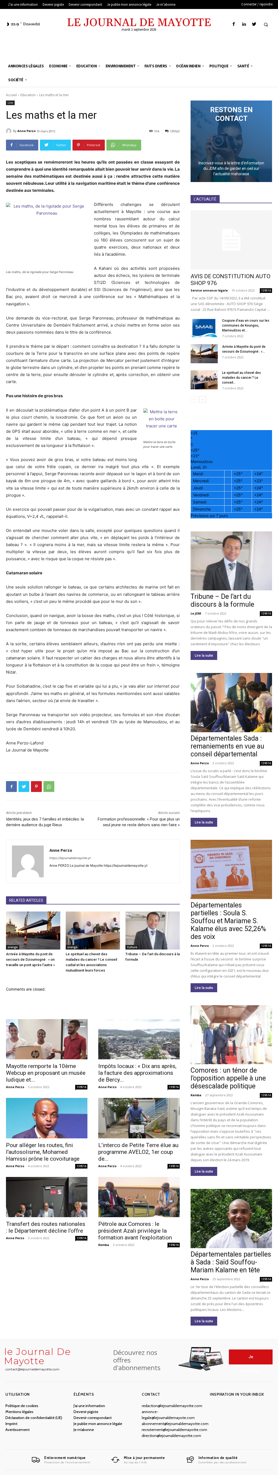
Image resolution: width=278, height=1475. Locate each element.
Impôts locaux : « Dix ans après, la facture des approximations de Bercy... (137, 1073)
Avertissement (17, 1429)
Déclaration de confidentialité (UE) (33, 1417)
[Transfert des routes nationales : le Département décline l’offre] (46, 1197)
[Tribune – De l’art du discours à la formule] (152, 931)
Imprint (11, 1423)
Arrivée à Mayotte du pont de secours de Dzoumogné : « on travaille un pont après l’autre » (30, 959)
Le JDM (196, 613)
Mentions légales (19, 1411)
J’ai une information (89, 1405)
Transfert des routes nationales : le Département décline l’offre (45, 1227)
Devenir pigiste (86, 1411)
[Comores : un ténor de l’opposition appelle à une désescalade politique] (231, 1034)
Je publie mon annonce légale (98, 1423)
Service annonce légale (209, 290)
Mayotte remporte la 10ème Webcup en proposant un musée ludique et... (46, 1073)
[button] (266, 24)
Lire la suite (204, 655)
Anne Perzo (26, 131)
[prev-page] (194, 399)
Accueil (11, 95)
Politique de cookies (21, 1405)
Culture (132, 947)
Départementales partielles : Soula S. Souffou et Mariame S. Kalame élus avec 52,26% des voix (228, 921)
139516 (81, 1087)
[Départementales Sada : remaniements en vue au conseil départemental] (231, 702)
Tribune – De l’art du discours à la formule (222, 600)
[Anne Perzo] (9, 131)
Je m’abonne (84, 1429)
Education (28, 95)
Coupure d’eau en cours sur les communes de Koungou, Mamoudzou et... (245, 325)
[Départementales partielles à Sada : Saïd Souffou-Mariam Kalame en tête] (231, 1218)
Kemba (103, 1245)
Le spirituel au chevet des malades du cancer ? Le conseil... (241, 377)
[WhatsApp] (48, 786)
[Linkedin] (244, 24)
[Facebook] (234, 24)
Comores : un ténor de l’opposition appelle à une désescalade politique (228, 1078)
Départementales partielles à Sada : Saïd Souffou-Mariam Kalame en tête (231, 1262)
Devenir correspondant (93, 1417)
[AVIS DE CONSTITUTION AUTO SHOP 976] (231, 240)
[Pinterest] (36, 786)
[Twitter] (254, 24)
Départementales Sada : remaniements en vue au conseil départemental (227, 746)
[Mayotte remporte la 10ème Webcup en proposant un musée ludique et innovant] (46, 1039)
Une (10, 103)
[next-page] (202, 399)
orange (13, 947)
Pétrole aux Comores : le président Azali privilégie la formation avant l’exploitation (135, 1231)
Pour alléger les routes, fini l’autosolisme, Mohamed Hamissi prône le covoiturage (43, 1152)
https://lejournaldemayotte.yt (70, 858)
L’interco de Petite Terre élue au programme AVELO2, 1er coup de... (138, 1152)
